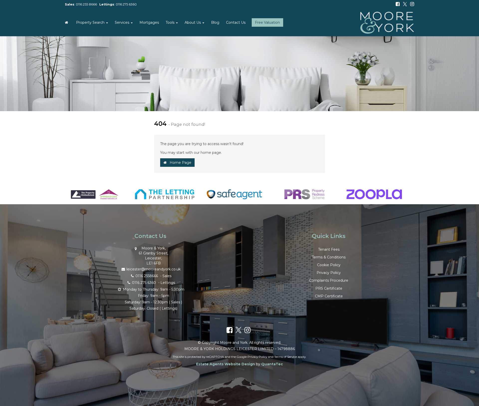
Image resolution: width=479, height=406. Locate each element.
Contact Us (235, 22)
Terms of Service (285, 357)
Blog (215, 22)
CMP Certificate (329, 296)
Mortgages (149, 22)
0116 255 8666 (86, 4)
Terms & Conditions (329, 257)
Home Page (179, 162)
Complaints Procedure (328, 280)
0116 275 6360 (126, 4)
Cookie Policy (329, 265)
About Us (193, 22)
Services (122, 22)
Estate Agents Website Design (225, 364)
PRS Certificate (328, 288)
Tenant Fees (329, 249)
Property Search (91, 22)
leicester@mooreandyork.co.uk (153, 269)
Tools (170, 22)
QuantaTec (272, 364)
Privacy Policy (329, 272)
